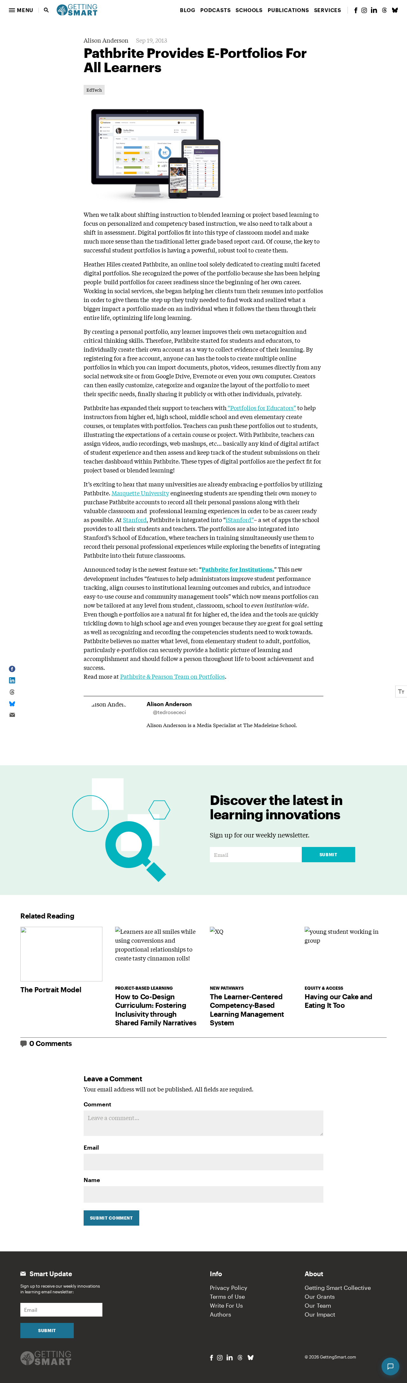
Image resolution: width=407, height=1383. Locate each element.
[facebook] (355, 10)
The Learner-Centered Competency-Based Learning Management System (247, 1009)
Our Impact (320, 1314)
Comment (97, 1104)
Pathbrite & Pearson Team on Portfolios (172, 676)
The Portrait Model (50, 989)
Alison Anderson (106, 40)
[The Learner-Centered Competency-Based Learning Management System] (251, 954)
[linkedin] (374, 10)
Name (92, 1179)
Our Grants (320, 1296)
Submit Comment (111, 1218)
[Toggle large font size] (401, 691)
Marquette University (140, 493)
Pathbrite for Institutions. (238, 569)
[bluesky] (395, 10)
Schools (249, 10)
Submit (328, 854)
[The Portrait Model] (61, 954)
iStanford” (240, 519)
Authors (220, 1314)
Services (327, 10)
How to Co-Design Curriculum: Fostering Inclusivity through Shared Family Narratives (155, 1009)
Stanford (135, 519)
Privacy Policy (228, 1287)
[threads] (384, 10)
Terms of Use (227, 1296)
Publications (288, 10)
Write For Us (226, 1305)
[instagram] (364, 10)
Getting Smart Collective (338, 1287)
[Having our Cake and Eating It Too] (346, 954)
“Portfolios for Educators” (261, 407)
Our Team (318, 1305)
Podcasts (215, 10)
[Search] (46, 10)
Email (91, 1147)
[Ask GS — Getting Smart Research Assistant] (390, 1366)
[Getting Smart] (77, 9)
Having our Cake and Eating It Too (338, 1000)
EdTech (94, 90)
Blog (187, 10)
